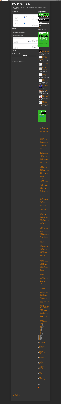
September (41, 326)
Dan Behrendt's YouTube (42, 371)
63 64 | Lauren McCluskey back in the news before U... (44, 243)
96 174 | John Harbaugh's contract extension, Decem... (43, 288)
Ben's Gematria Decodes (42, 376)
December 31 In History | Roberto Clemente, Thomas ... (43, 139)
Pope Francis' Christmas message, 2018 (44, 240)
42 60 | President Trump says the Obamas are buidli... (43, 163)
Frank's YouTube (41, 362)
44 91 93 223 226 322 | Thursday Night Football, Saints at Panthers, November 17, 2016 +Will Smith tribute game (45, 68)
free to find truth (21, 4)
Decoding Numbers (41, 368)
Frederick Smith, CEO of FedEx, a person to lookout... (43, 305)
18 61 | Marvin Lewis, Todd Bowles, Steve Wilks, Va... (44, 147)
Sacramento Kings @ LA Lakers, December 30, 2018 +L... (43, 164)
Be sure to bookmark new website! (43, 257)
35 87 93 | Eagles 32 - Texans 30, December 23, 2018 (43, 272)
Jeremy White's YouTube (42, 353)
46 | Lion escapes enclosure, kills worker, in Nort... (43, 156)
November (41, 324)
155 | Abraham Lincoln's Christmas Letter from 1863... (43, 249)
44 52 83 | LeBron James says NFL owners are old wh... (44, 294)
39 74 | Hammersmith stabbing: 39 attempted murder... (43, 136)
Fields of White (40, 363)
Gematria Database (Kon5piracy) (42, 361)
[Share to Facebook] (25, 55)
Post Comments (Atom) (17, 81)
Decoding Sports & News (42, 366)
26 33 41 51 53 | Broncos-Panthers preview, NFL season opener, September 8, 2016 (45, 80)
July (40, 328)
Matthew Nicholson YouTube (42, 352)
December (41, 127)
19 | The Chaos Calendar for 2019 (43, 208)
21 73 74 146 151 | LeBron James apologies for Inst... (43, 252)
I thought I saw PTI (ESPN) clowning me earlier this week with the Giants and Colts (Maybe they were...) (45, 86)
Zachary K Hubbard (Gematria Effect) (43, 343)
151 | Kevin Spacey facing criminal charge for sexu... (43, 251)
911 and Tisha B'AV (41, 378)
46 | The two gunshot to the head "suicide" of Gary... (43, 158)
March (40, 332)
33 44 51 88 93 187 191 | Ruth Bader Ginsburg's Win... (44, 318)
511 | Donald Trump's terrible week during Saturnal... (43, 285)
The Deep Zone (41, 347)
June (40, 329)
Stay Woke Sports (41, 348)
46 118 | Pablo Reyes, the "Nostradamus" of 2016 (45, 63)
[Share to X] (24, 55)
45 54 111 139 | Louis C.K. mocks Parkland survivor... (43, 150)
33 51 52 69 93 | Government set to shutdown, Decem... (44, 298)
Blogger (33, 398)
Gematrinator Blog (41, 358)
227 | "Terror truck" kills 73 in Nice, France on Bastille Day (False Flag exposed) (45, 96)
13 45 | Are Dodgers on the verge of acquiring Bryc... (44, 292)
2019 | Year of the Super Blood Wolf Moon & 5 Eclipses (44, 191)
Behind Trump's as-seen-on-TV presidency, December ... (43, 264)
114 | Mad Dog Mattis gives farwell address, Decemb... (43, 145)
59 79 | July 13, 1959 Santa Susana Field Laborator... (44, 313)
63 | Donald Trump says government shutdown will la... (44, 238)
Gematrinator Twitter (41, 356)
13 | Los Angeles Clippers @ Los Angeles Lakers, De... (43, 193)
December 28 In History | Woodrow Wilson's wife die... (43, 180)
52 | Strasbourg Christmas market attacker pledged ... (43, 289)
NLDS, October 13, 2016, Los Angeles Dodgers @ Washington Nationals (45, 90)
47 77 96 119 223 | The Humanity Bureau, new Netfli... (43, 211)
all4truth (40, 377)
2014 (39, 338)
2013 (39, 339)
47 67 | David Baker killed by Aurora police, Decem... (44, 256)
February (41, 333)
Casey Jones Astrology (41, 374)
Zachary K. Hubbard (40, 387)
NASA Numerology (41, 351)
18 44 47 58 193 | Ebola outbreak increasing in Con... (43, 321)
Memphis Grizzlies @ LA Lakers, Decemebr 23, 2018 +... (43, 275)
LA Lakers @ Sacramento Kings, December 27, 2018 (43, 202)
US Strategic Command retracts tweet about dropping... (44, 131)
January (41, 334)
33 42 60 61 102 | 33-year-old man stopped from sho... (43, 138)
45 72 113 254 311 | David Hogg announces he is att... (43, 266)
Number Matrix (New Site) (42, 350)
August (40, 327)
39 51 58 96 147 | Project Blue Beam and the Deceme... (44, 195)
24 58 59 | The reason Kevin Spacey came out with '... (44, 184)
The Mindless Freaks (41, 345)
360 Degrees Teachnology (42, 379)
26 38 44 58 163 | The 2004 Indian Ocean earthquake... (43, 269)
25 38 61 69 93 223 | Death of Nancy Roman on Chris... (44, 159)
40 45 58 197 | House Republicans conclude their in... (43, 188)
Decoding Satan (41, 367)
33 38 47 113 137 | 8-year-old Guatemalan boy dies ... (43, 236)
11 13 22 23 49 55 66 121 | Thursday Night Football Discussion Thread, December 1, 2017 (45, 74)
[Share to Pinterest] (26, 55)
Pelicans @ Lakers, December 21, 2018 (44, 306)
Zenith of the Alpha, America (42, 342)
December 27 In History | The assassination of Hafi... (43, 205)
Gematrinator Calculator (41, 357)
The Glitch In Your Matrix (41, 346)
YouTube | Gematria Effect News (16, 395)
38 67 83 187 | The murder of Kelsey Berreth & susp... (44, 317)
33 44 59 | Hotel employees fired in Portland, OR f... (43, 166)
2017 (39, 335)
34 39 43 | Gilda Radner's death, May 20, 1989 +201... (44, 228)
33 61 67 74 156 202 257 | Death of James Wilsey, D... (44, 173)
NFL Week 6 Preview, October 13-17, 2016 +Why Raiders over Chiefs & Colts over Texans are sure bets (45, 51)
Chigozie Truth (40, 373)
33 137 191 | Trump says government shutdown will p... (44, 312)
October (41, 325)
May (40, 330)
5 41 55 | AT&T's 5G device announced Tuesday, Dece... (44, 277)
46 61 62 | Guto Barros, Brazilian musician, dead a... (43, 219)
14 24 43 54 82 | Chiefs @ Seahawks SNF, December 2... (44, 258)
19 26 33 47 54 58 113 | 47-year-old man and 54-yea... (44, 295)
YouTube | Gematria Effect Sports (16, 394)
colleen (40, 372)
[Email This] (23, 55)
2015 (39, 337)
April (40, 331)
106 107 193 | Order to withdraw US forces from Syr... (44, 263)
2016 (39, 336)
